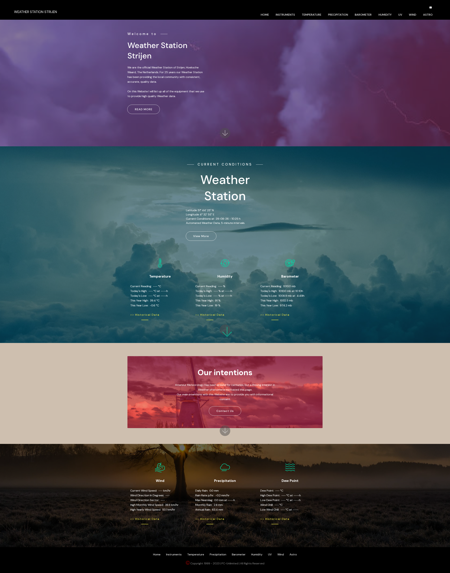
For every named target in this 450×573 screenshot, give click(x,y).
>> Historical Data (144, 315)
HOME (265, 15)
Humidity (256, 554)
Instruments (174, 554)
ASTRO (428, 15)
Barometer (239, 554)
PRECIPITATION (338, 15)
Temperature (195, 554)
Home (156, 554)
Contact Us (225, 411)
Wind (280, 554)
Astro (293, 554)
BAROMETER (363, 15)
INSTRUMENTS (285, 15)
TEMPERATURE (311, 15)
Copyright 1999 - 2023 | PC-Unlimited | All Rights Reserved (227, 563)
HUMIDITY (385, 15)
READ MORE (143, 109)
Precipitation (218, 554)
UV (400, 15)
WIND (412, 15)
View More (201, 236)
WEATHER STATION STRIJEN (35, 12)
